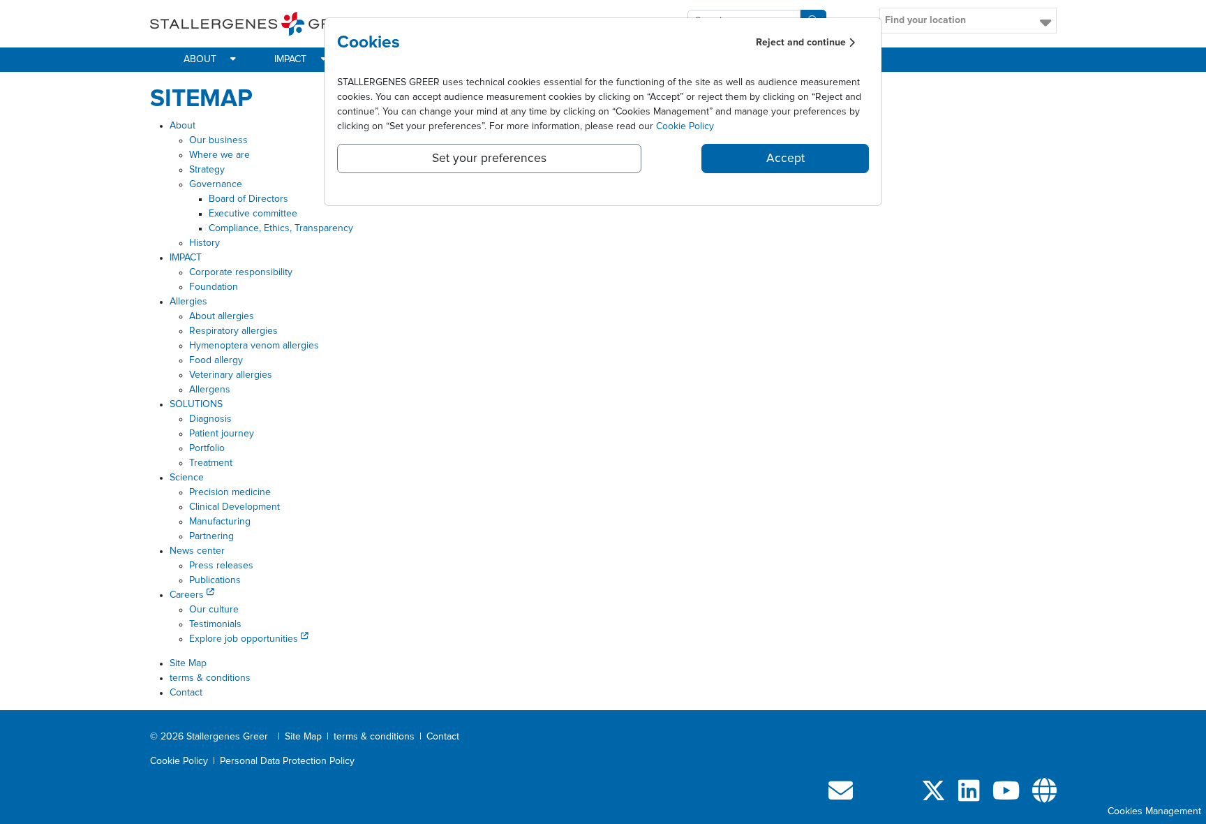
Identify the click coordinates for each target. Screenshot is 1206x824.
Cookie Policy (685, 126)
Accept (785, 158)
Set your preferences (489, 158)
